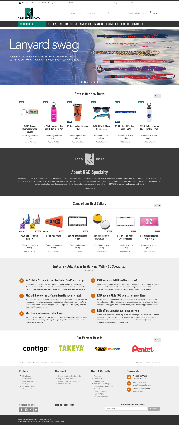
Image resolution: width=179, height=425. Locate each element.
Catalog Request (100, 391)
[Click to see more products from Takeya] (71, 348)
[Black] (77, 221)
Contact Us (59, 363)
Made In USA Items (29, 381)
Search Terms (32, 363)
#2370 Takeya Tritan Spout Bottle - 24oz (149, 127)
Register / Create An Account (69, 381)
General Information (152, 363)
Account (130, 13)
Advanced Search (46, 363)
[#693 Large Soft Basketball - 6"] (101, 221)
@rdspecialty (138, 391)
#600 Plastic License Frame (77, 237)
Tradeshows (98, 389)
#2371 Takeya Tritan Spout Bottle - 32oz (53, 127)
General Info (99, 381)
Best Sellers (27, 379)
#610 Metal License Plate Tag (149, 237)
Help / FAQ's (99, 394)
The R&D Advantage (102, 384)
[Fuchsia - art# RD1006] (53, 112)
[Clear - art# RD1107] (149, 112)
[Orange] (53, 221)
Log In (144, 13)
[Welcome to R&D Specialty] (29, 13)
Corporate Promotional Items (33, 389)
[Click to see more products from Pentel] (143, 348)
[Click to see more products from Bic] (107, 348)
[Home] (48, 24)
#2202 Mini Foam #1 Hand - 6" (30, 237)
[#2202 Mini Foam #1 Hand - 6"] (30, 221)
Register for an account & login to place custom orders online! (137, 3)
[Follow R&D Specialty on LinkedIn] (36, 410)
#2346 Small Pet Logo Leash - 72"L (125, 127)
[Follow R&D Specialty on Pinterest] (31, 410)
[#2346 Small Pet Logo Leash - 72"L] (125, 112)
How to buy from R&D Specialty (70, 376)
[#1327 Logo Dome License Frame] (125, 221)
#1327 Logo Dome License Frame (125, 237)
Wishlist (137, 13)
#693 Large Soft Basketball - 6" (101, 237)
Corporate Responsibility (103, 386)
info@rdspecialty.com (141, 382)
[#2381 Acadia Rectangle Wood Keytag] (30, 112)
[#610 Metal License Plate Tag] (149, 221)
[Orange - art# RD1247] (77, 112)
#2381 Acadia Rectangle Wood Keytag (29, 128)
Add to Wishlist (30, 142)
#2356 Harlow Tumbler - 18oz (77, 127)
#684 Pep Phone (53, 235)
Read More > (90, 188)
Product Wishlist (64, 384)
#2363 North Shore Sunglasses (101, 127)
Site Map (22, 363)
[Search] (109, 13)
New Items (26, 376)
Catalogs (25, 384)
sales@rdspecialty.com (142, 385)
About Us (139, 363)
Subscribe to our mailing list (132, 404)
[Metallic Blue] (101, 112)
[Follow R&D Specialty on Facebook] (21, 410)
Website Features (101, 396)
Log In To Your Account (67, 379)
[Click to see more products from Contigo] (35, 348)
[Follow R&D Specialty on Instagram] (26, 410)
